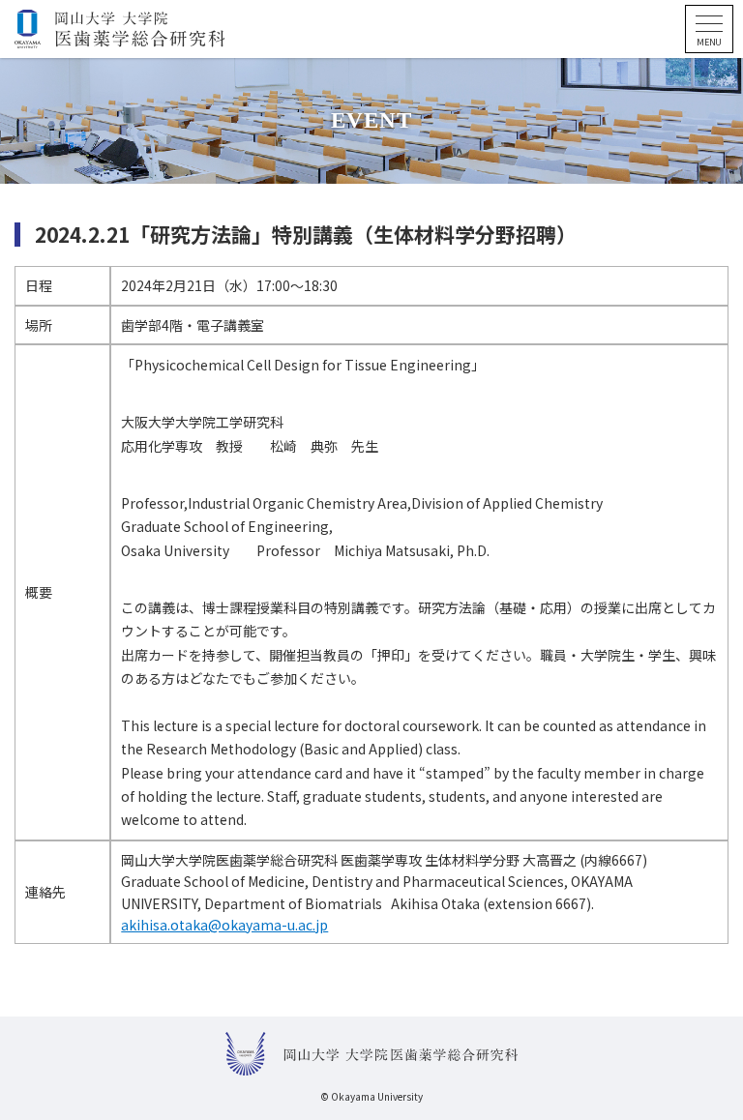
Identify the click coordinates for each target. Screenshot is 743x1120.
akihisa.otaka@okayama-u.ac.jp (224, 924)
